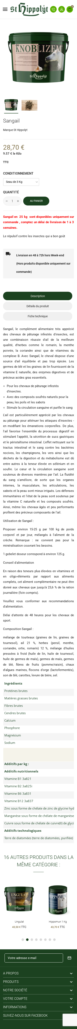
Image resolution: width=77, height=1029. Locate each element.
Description (38, 296)
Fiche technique (38, 316)
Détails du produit (37, 306)
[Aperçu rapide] (19, 899)
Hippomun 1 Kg (58, 921)
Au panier (36, 200)
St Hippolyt (21, 130)
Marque (8, 130)
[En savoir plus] (27, 899)
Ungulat (19, 921)
